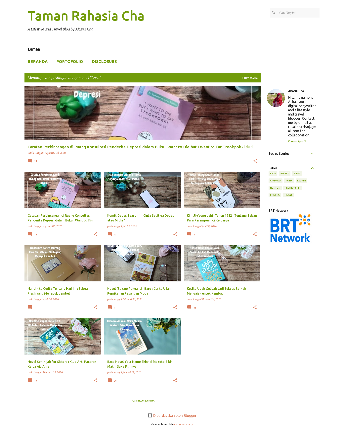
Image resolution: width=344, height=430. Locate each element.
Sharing (275, 195)
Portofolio (69, 61)
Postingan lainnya (142, 400)
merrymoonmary (183, 424)
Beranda (38, 61)
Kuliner (301, 180)
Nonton (275, 188)
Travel (288, 195)
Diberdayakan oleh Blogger (174, 415)
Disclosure (104, 61)
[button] (255, 161)
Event (297, 173)
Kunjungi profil (297, 141)
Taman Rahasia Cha (86, 15)
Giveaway (275, 180)
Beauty (284, 173)
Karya (289, 180)
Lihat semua (250, 78)
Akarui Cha (296, 91)
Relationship (292, 188)
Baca (273, 173)
